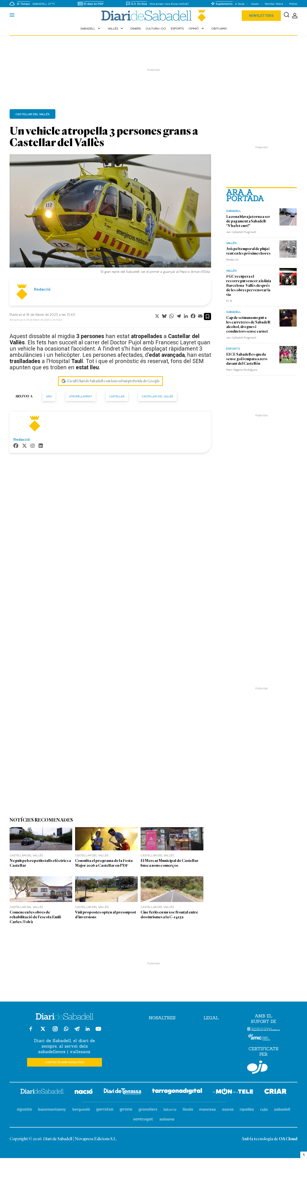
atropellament (80, 396)
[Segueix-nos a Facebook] (30, 1031)
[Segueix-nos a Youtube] (98, 1031)
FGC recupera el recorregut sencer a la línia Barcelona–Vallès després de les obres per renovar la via (248, 286)
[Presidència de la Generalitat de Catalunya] (263, 1030)
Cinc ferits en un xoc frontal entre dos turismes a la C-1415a (169, 914)
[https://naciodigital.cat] (84, 1092)
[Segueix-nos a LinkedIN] (88, 1030)
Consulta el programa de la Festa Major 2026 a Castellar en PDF (104, 863)
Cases (255, 4)
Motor (293, 4)
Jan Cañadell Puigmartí (241, 231)
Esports (177, 28)
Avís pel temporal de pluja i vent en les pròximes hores (248, 251)
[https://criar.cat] (275, 1092)
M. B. (229, 300)
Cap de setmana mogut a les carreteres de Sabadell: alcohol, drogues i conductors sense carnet (248, 324)
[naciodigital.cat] (52, 1109)
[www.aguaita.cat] (24, 1109)
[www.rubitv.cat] (264, 1109)
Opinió (197, 28)
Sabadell (90, 28)
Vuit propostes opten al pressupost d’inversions (105, 914)
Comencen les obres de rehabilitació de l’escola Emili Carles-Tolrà (35, 917)
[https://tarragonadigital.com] (177, 1092)
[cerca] (286, 15)
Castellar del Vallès (32, 114)
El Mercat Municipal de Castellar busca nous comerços (169, 863)
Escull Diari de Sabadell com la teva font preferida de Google (113, 381)
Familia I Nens (274, 4)
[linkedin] (41, 446)
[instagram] (32, 446)
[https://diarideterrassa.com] (122, 1092)
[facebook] (15, 446)
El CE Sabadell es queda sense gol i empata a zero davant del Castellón (246, 358)
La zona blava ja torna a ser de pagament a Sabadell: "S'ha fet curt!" (248, 221)
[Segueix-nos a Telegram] (77, 1031)
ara (49, 396)
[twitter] (24, 446)
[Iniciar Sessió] (294, 15)
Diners (135, 28)
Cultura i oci (156, 28)
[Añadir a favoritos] (207, 316)
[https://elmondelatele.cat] (233, 1092)
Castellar (116, 396)
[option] (110, 215)
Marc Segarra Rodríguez (241, 369)
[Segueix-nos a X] (43, 1031)
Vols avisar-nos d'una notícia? (169, 4)
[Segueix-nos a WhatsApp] (66, 1030)
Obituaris (219, 28)
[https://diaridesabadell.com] (42, 1092)
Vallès (116, 28)
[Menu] (12, 15)
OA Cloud (288, 1139)
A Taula (239, 4)
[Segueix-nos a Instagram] (55, 1031)
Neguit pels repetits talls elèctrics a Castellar (40, 863)
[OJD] (257, 1068)
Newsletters (261, 15)
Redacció (232, 259)
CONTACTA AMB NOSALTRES (64, 1062)
